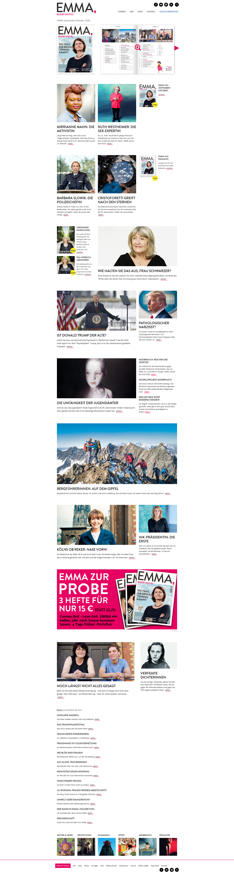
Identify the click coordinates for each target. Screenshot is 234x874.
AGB (102, 866)
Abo (132, 11)
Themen (122, 11)
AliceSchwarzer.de (168, 11)
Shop (140, 11)
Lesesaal (151, 11)
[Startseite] (76, 9)
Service (133, 866)
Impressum (155, 866)
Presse (86, 866)
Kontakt (164, 866)
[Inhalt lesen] (138, 47)
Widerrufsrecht (111, 866)
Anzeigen (94, 866)
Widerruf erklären (62, 866)
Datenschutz (123, 866)
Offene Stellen (143, 866)
